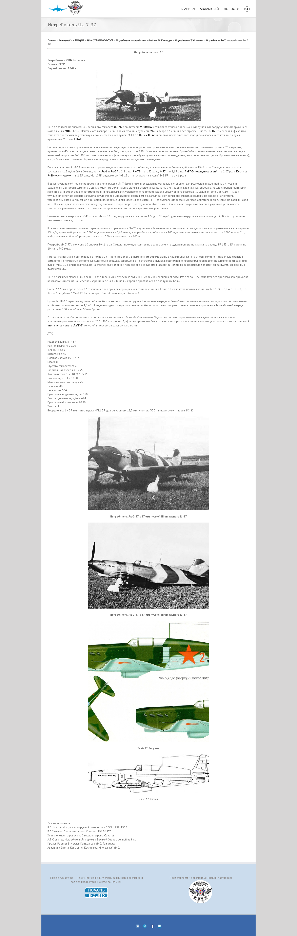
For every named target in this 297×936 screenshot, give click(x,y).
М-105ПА (146, 127)
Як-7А (114, 171)
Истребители (123, 40)
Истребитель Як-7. (216, 40)
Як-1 (104, 171)
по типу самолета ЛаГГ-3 (65, 325)
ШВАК (152, 135)
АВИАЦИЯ (78, 40)
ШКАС (77, 139)
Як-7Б (118, 127)
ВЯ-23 (143, 135)
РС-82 (211, 131)
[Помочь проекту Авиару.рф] (96, 888)
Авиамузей (64, 40)
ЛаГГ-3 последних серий (201, 171)
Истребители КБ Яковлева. (189, 40)
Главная (51, 40)
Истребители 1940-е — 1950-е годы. (152, 40)
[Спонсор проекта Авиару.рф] (201, 891)
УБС (153, 131)
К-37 (162, 171)
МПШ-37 (70, 131)
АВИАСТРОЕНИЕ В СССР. (99, 40)
